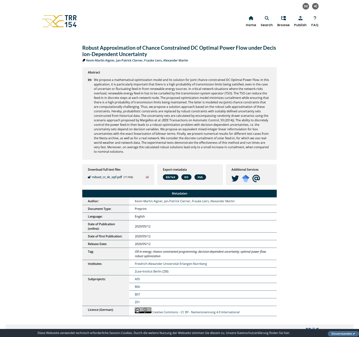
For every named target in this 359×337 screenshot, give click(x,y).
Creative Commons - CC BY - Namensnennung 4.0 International (195, 312)
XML (200, 177)
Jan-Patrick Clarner (129, 60)
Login (315, 6)
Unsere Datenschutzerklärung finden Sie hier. (258, 333)
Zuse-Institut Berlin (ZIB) (151, 271)
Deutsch (306, 6)
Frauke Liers (153, 60)
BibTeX (170, 177)
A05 (137, 279)
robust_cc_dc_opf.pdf (107, 177)
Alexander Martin (175, 60)
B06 (137, 287)
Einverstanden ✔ (343, 334)
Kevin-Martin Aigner (100, 60)
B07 (137, 294)
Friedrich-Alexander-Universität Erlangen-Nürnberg (171, 264)
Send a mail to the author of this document (256, 178)
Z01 (137, 302)
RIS (186, 177)
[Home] (59, 27)
